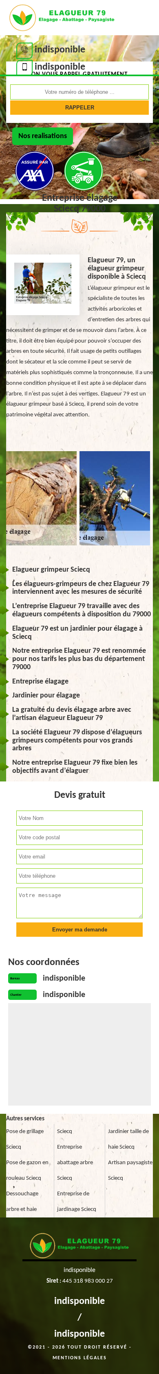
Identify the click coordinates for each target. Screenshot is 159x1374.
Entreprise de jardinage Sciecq (76, 1202)
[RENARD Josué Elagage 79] (62, 17)
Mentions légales (80, 1358)
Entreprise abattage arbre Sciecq (75, 1162)
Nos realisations (42, 136)
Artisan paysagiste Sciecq (130, 1170)
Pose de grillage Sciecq (25, 1139)
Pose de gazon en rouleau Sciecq (27, 1170)
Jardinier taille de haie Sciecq (128, 1139)
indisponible (79, 1301)
